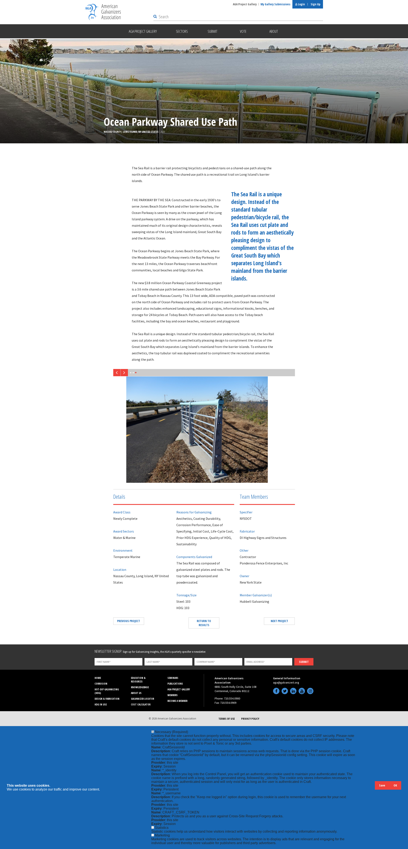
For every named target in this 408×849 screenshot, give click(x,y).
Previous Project (128, 621)
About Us (136, 693)
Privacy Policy (250, 719)
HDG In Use (101, 704)
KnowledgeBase (140, 687)
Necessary (171, 732)
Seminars (172, 678)
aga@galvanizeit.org (286, 682)
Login (301, 4)
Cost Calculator (140, 704)
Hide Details (369, 787)
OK (395, 785)
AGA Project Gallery (245, 4)
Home (98, 678)
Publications (175, 683)
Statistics (162, 827)
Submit (304, 662)
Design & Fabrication (107, 699)
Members (172, 695)
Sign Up (315, 4)
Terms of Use (226, 719)
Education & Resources (138, 679)
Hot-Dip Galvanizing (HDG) (107, 691)
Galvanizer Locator (142, 699)
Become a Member (177, 701)
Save (382, 785)
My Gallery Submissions (275, 4)
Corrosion (101, 683)
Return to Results (204, 623)
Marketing (162, 835)
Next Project (279, 621)
